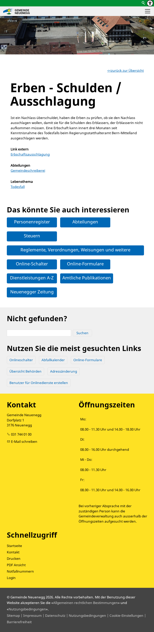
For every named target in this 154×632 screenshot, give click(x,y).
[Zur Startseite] (16, 11)
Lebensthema (22, 181)
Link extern (20, 149)
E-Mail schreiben (24, 441)
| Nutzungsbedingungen (85, 615)
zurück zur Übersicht (127, 70)
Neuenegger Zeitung (32, 292)
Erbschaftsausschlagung (30, 154)
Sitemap (13, 615)
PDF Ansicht (16, 565)
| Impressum (31, 615)
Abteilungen (20, 165)
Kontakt (13, 552)
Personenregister (32, 222)
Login (11, 577)
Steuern (32, 236)
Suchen (82, 333)
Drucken (13, 558)
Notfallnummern (20, 571)
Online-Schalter (32, 264)
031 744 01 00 (21, 434)
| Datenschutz (53, 615)
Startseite (14, 545)
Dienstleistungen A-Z (32, 278)
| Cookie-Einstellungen (124, 615)
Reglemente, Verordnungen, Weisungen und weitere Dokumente (75, 254)
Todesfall (18, 186)
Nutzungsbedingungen (27, 609)
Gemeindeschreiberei (28, 170)
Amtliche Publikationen (86, 278)
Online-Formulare (85, 264)
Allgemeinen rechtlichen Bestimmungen (85, 602)
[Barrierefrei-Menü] (150, 3)
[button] (147, 11)
